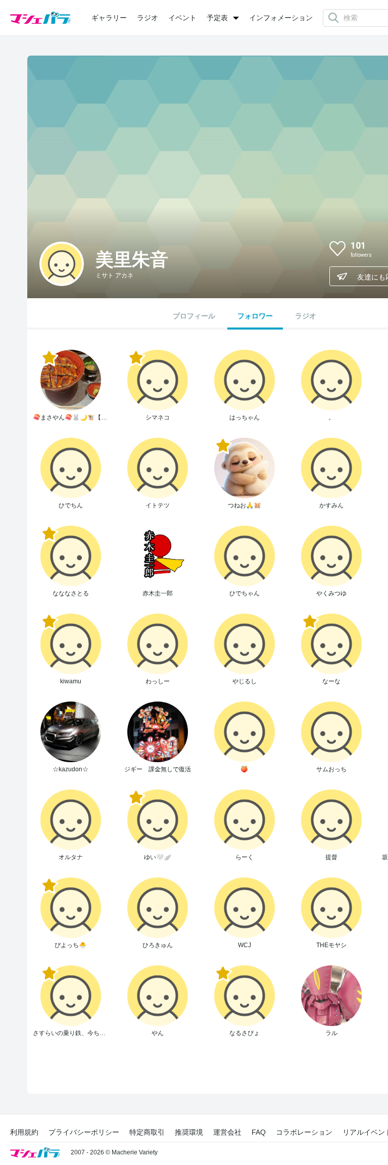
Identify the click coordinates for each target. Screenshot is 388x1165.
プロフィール (194, 316)
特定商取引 (147, 1132)
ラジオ (147, 18)
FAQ (259, 1132)
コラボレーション (304, 1132)
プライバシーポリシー (83, 1132)
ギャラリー (109, 18)
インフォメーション (281, 18)
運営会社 (227, 1132)
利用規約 (24, 1132)
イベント (182, 18)
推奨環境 (189, 1132)
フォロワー (255, 316)
